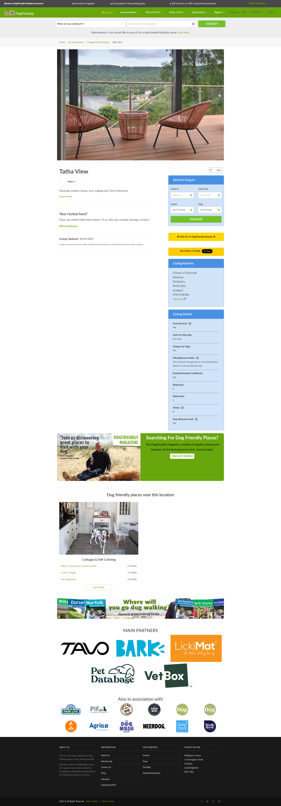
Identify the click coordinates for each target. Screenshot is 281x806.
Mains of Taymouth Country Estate (79, 566)
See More (98, 587)
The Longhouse (68, 579)
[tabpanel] (140, 104)
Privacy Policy (92, 801)
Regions (218, 12)
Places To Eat (176, 12)
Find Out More (257, 4)
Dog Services (198, 12)
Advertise (105, 779)
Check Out (203, 189)
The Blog (147, 767)
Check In (175, 189)
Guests (174, 204)
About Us (105, 756)
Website (178, 299)
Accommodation (128, 12)
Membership (106, 761)
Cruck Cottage (68, 572)
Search (212, 23)
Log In (271, 12)
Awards (108, 12)
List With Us (256, 12)
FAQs (103, 773)
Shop (244, 12)
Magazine (234, 12)
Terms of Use (108, 801)
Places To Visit (153, 12)
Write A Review (68, 226)
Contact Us (106, 767)
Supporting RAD (108, 785)
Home (62, 42)
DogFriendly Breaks (151, 773)
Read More (64, 197)
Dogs (200, 204)
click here (183, 32)
